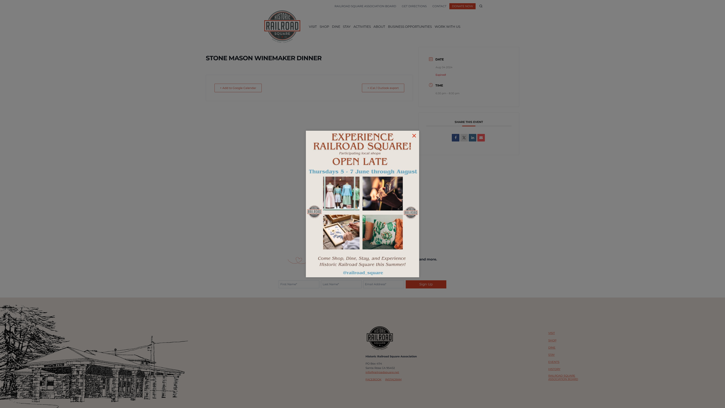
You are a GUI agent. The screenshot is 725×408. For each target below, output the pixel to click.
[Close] (414, 136)
